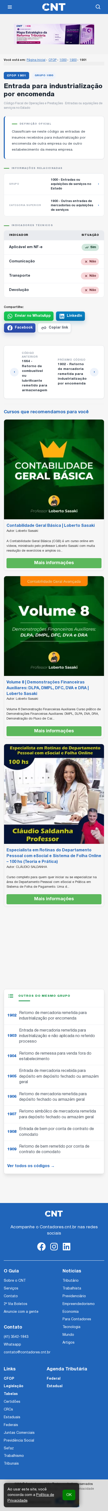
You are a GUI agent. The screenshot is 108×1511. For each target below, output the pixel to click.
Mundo (68, 1335)
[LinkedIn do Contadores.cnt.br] (67, 1250)
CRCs (8, 1409)
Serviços (11, 1288)
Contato (11, 1296)
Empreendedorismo (79, 1304)
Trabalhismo (14, 1456)
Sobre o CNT (15, 1280)
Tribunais (11, 1463)
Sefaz (9, 1448)
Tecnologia (71, 1327)
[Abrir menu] (10, 7)
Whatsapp (12, 1344)
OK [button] (69, 1495)
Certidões (12, 1401)
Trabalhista (72, 1288)
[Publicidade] (54, 34)
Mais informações (54, 563)
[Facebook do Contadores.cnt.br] (41, 1250)
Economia (71, 1312)
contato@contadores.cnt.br (27, 1352)
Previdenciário (74, 1296)
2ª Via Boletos (15, 1304)
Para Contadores (77, 1319)
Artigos (69, 1342)
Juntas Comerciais (19, 1433)
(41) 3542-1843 (16, 1337)
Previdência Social (19, 1440)
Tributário (71, 1280)
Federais (11, 1425)
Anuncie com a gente (21, 1312)
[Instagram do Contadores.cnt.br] (54, 1250)
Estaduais (12, 1417)
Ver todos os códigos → (31, 1166)
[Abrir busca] (98, 7)
